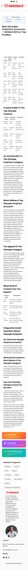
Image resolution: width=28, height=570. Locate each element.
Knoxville (16, 466)
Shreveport (8, 475)
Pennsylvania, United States (12, 487)
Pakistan (7, 483)
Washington (18, 19)
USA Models (9, 19)
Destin (6, 470)
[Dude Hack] (14, 6)
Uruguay (14, 470)
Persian (17, 475)
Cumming (7, 479)
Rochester (7, 466)
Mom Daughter (18, 479)
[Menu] (2, 6)
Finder (6, 17)
